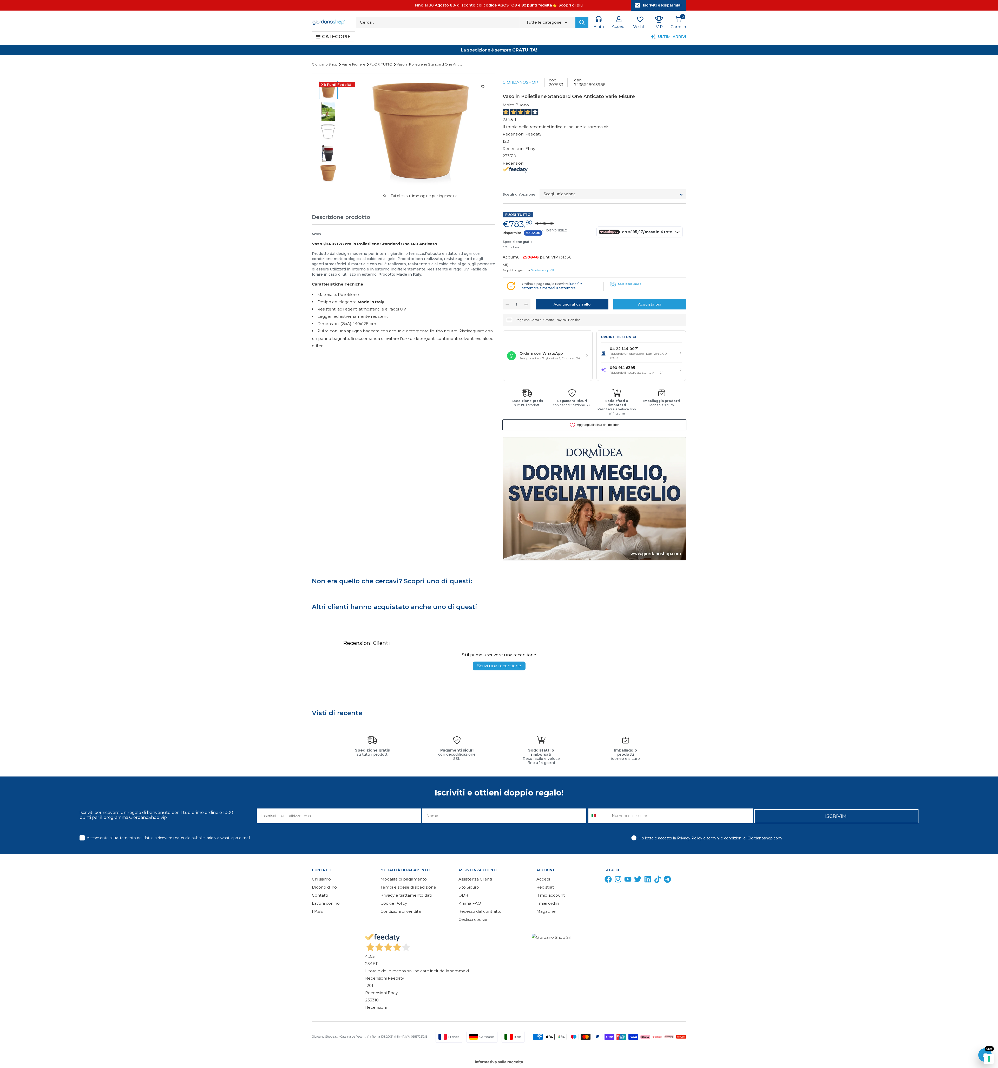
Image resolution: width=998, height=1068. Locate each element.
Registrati (545, 887)
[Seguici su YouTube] (628, 880)
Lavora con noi (326, 903)
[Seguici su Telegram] (667, 880)
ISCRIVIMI (836, 816)
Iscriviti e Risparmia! (662, 5)
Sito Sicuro (468, 887)
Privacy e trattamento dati (406, 895)
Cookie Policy (393, 903)
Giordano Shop (325, 64)
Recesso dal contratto (480, 911)
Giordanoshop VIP (542, 270)
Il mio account (550, 895)
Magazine (546, 911)
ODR (463, 895)
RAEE (317, 911)
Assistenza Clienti (475, 879)
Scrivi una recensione (499, 665)
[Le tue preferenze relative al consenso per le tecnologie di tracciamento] (989, 1059)
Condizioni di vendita (400, 911)
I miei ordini (547, 903)
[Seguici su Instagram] (618, 880)
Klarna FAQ (469, 903)
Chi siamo (321, 879)
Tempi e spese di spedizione (408, 887)
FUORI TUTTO (381, 64)
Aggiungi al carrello (572, 304)
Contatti (320, 895)
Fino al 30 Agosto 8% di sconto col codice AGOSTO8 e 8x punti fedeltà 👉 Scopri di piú (499, 5)
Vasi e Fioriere (354, 64)
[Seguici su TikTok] (657, 880)
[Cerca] (581, 22)
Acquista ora (649, 304)
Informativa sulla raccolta (499, 1061)
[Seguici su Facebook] (608, 880)
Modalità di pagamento (403, 879)
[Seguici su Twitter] (637, 880)
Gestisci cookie (472, 919)
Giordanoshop (520, 82)
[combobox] (599, 816)
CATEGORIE (336, 37)
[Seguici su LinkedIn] (647, 880)
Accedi (543, 879)
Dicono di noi (325, 887)
